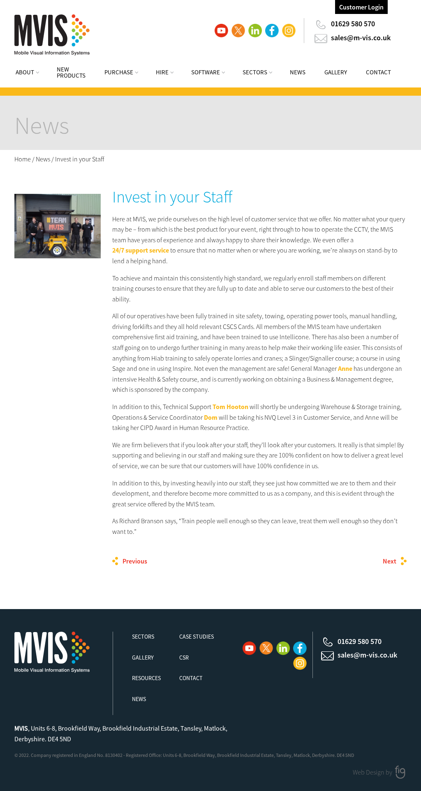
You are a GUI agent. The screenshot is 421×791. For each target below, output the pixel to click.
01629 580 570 (353, 23)
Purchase (118, 72)
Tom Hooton (230, 406)
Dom (210, 417)
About (25, 72)
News (297, 72)
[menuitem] (32, 73)
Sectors (255, 72)
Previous (135, 561)
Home (22, 159)
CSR (184, 657)
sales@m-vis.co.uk (361, 37)
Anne (345, 368)
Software (205, 72)
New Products (71, 72)
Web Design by (373, 772)
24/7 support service (140, 250)
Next (389, 561)
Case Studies (196, 636)
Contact (378, 72)
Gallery (335, 72)
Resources (146, 678)
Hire (162, 72)
